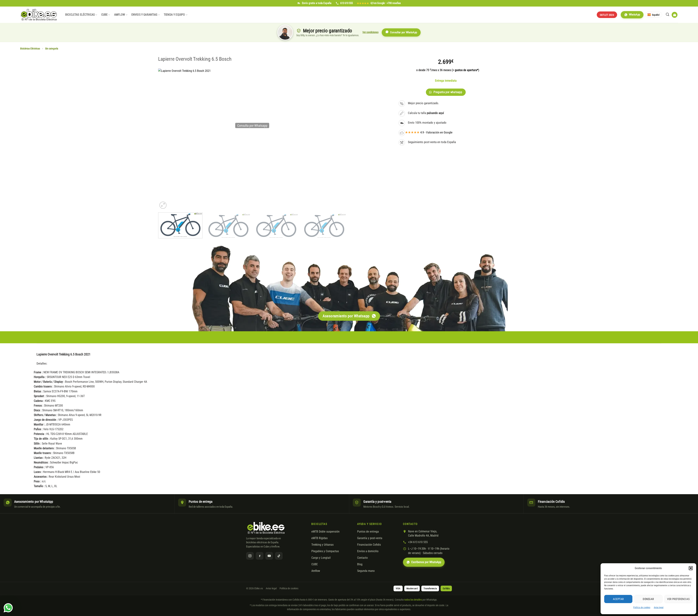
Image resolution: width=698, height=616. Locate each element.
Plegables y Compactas (325, 551)
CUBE (104, 14)
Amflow (119, 14)
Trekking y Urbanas (322, 544)
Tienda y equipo (174, 14)
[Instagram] (250, 556)
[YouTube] (269, 556)
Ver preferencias (678, 599)
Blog (359, 564)
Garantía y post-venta (369, 538)
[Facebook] (259, 556)
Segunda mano (366, 571)
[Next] (339, 226)
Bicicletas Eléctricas (80, 14)
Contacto (362, 557)
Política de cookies (641, 607)
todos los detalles (413, 599)
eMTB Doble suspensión (325, 531)
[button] (691, 568)
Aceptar (618, 599)
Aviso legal (658, 607)
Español (655, 14)
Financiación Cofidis (369, 544)
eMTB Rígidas (319, 538)
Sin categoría (51, 48)
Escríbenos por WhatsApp (426, 562)
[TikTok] (279, 556)
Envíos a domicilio (367, 551)
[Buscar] (667, 14)
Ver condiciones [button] (370, 32)
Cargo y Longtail (321, 557)
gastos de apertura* (466, 70)
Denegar (648, 599)
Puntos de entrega (368, 531)
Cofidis (446, 588)
